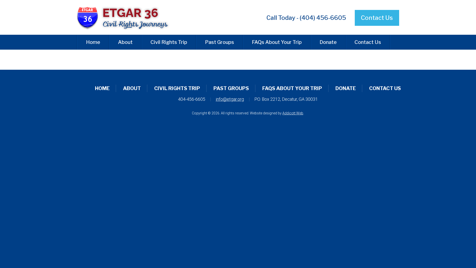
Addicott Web (292, 113)
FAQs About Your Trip (277, 42)
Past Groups (219, 42)
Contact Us (377, 17)
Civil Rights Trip (168, 42)
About (125, 42)
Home (93, 42)
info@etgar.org (230, 99)
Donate (328, 42)
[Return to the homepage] (127, 17)
